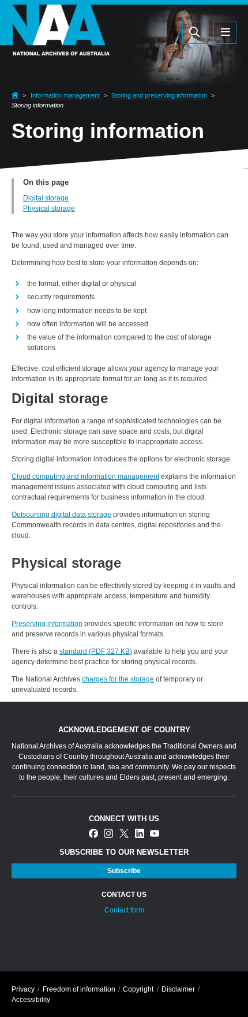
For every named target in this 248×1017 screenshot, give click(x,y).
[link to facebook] (93, 834)
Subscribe (124, 871)
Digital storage (46, 198)
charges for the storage (118, 679)
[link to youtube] (154, 834)
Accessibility (31, 1000)
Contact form (124, 910)
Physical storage (49, 208)
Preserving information (47, 624)
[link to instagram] (108, 834)
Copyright (138, 989)
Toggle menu (224, 32)
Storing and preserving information (159, 95)
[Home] (55, 48)
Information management (65, 95)
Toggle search (193, 32)
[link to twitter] (124, 834)
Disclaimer (178, 989)
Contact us (124, 895)
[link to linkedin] (139, 834)
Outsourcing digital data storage (61, 515)
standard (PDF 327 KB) (95, 651)
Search (139, 32)
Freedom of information (79, 989)
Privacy (23, 989)
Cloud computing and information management (85, 476)
